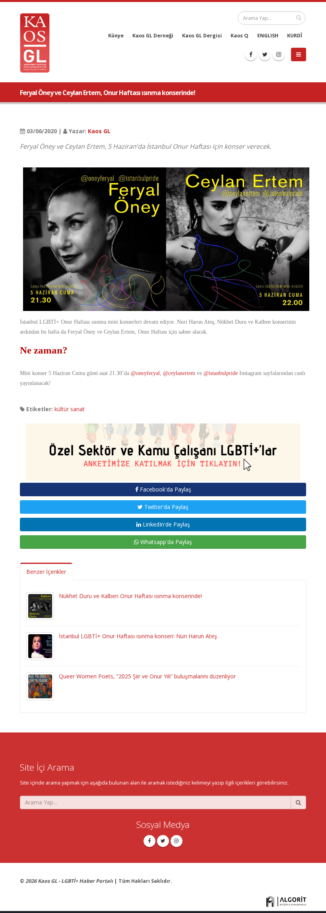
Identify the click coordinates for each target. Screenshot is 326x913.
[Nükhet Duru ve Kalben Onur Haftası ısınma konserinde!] (40, 605)
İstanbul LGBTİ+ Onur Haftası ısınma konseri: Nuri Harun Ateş (138, 636)
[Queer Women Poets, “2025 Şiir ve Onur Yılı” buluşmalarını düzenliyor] (40, 686)
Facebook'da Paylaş (164, 489)
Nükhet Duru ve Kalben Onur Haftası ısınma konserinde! (130, 596)
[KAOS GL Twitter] (265, 54)
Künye (116, 35)
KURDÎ (294, 35)
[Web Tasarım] (286, 900)
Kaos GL (99, 131)
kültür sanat (69, 409)
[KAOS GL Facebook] (251, 54)
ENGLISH (267, 35)
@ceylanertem (179, 373)
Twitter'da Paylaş (165, 507)
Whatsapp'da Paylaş (165, 542)
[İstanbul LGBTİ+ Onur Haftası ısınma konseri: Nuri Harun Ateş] (40, 645)
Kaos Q (239, 35)
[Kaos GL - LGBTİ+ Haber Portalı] (38, 42)
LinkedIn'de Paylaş (165, 524)
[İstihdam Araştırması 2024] (163, 448)
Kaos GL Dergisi (202, 35)
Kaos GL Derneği (152, 35)
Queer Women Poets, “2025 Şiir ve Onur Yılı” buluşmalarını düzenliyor (147, 676)
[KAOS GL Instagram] (279, 54)
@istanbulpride (221, 373)
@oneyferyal (145, 373)
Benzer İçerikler (46, 571)
